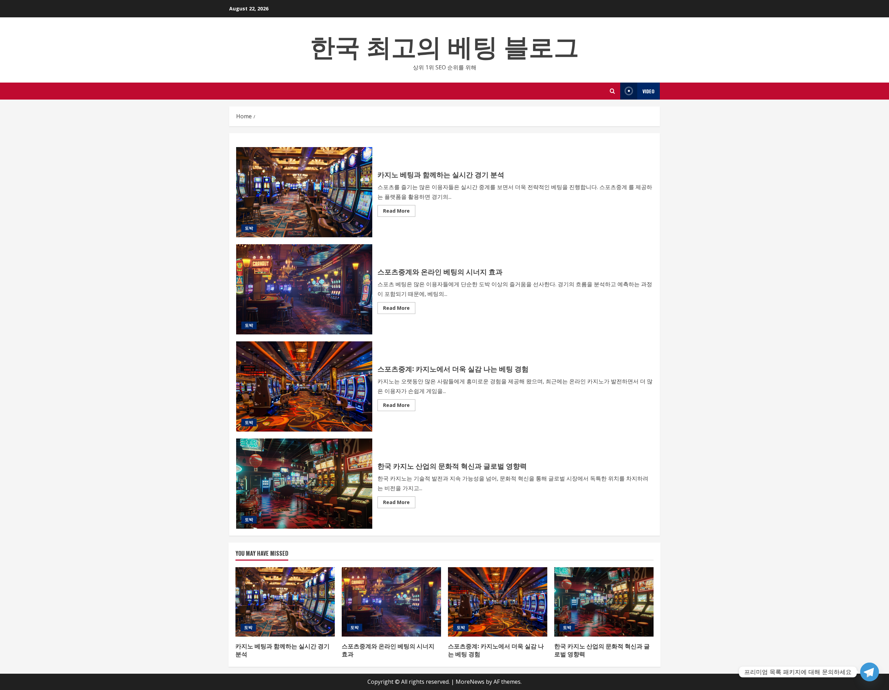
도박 (249, 228)
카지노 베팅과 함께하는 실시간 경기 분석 (304, 192)
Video (648, 91)
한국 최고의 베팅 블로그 (444, 44)
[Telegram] (869, 672)
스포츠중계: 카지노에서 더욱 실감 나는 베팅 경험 (304, 386)
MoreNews (470, 681)
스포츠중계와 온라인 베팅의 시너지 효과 (304, 289)
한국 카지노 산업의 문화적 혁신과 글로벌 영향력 (304, 483)
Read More (399, 212)
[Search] (612, 91)
